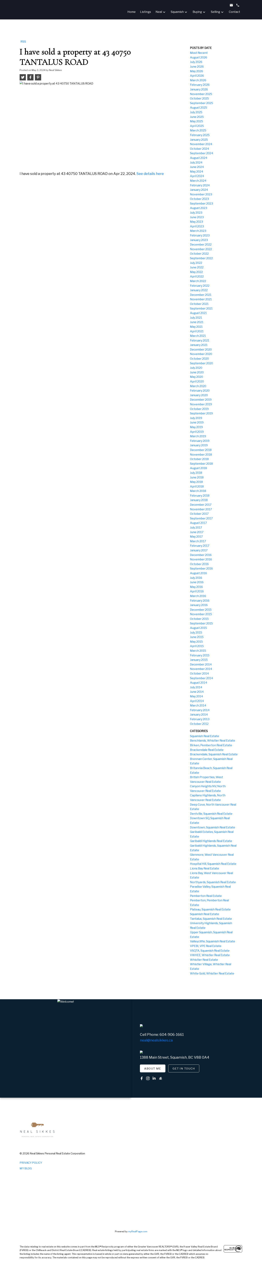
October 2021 (199, 304)
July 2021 (196, 317)
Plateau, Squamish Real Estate (210, 909)
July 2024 (196, 162)
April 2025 (197, 126)
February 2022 (199, 285)
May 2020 (196, 377)
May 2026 (196, 71)
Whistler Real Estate (204, 959)
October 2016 (199, 564)
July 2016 (196, 578)
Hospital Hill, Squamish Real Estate (213, 864)
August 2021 (198, 313)
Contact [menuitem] (234, 12)
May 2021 (196, 326)
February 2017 (199, 545)
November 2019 (201, 404)
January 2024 (199, 190)
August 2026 (198, 57)
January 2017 (199, 550)
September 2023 (201, 203)
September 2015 (201, 623)
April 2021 (197, 331)
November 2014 (201, 669)
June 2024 (197, 167)
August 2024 (198, 158)
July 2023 (196, 212)
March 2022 (198, 281)
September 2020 (201, 363)
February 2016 (199, 600)
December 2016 (201, 555)
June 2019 (197, 422)
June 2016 (197, 582)
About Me (152, 1068)
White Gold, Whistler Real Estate (212, 973)
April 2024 (197, 176)
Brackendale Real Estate (207, 750)
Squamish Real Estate (204, 736)
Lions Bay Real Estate (204, 868)
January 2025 (199, 139)
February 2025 (200, 135)
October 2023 (199, 199)
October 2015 (199, 619)
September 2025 (201, 103)
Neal (159, 12)
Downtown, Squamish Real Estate (212, 827)
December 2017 (201, 504)
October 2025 (199, 98)
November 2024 (201, 144)
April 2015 (197, 646)
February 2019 (199, 441)
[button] (152, 1068)
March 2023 (198, 231)
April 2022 (197, 276)
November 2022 (201, 249)
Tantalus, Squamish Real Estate (211, 918)
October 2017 (199, 513)
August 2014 (198, 682)
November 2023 (201, 194)
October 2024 (199, 148)
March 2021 (198, 336)
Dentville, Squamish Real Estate (211, 813)
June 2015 (197, 637)
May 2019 (196, 427)
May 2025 (196, 121)
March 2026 (198, 80)
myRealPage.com (137, 1231)
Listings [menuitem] (145, 12)
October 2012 (199, 724)
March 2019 (198, 436)
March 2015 (198, 650)
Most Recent (199, 53)
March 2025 (198, 130)
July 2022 (196, 263)
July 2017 (196, 527)
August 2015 (198, 628)
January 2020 (199, 395)
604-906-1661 (172, 1034)
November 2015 (201, 614)
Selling (215, 12)
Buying (197, 12)
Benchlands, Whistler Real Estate (212, 740)
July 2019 (196, 418)
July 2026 (196, 62)
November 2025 (201, 94)
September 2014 (201, 678)
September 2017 (201, 518)
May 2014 (196, 696)
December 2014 (201, 664)
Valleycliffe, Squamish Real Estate (212, 941)
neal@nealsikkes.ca (156, 1040)
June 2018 (197, 477)
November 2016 (201, 559)
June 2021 (196, 322)
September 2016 (201, 568)
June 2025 (197, 117)
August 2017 (198, 523)
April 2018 (197, 486)
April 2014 (197, 701)
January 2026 (199, 89)
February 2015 (199, 655)
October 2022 (199, 253)
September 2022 (201, 258)
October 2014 (199, 673)
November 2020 (201, 354)
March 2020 (198, 386)
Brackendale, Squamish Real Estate (214, 754)
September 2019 (201, 413)
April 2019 (197, 431)
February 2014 (200, 710)
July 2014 (196, 687)
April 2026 (197, 75)
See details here (150, 174)
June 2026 (197, 66)
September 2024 (201, 153)
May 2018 (196, 482)
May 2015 (196, 641)
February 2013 (199, 719)
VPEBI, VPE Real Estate (205, 946)
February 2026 (200, 84)
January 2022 (199, 290)
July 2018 (196, 472)
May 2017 (196, 536)
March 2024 (198, 180)
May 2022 (196, 272)
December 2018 (201, 450)
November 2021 (201, 299)
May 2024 (196, 171)
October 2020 (199, 358)
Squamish (177, 12)
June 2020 (197, 372)
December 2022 (201, 244)
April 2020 (197, 381)
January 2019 (199, 445)
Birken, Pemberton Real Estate (211, 745)
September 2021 (201, 308)
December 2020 (201, 349)
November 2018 (201, 454)
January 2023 (199, 240)
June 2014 (197, 691)
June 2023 (197, 217)
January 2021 (198, 345)
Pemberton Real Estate (206, 896)
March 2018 (198, 491)
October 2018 (199, 459)
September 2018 (201, 463)
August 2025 (198, 107)
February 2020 (200, 390)
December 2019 (201, 399)
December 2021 (200, 295)
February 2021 (199, 340)
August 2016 (198, 573)
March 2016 (198, 596)
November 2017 (201, 509)
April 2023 (197, 226)
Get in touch (184, 1068)
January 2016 (199, 605)
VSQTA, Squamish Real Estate (210, 950)
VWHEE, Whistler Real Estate (210, 955)
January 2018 (199, 500)
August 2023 (198, 208)
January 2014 (199, 714)
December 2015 (201, 609)
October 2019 (199, 409)
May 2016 (196, 587)
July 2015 (196, 632)
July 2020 (196, 367)
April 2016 (197, 591)
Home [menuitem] (131, 12)
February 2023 (200, 235)
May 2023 (196, 221)
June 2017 (197, 532)
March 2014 (198, 705)
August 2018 (198, 468)
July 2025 (196, 112)
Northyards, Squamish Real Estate (213, 882)
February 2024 (200, 185)
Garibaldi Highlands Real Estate (211, 841)
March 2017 (198, 541)
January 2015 (199, 660)
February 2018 (199, 495)
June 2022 (197, 267)
